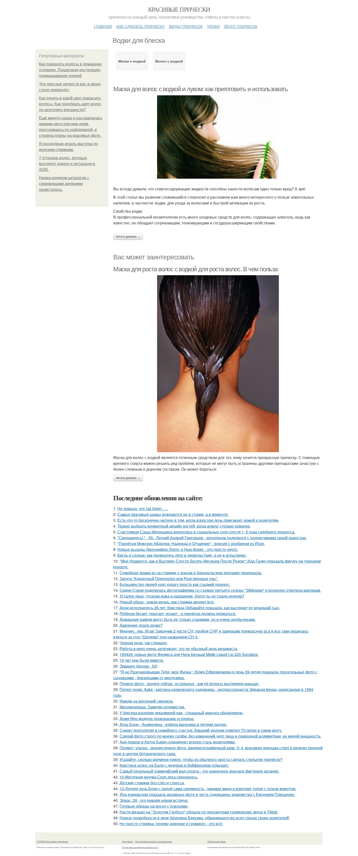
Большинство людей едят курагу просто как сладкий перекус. (175, 584)
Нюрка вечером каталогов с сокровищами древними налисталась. (64, 184)
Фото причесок (240, 25)
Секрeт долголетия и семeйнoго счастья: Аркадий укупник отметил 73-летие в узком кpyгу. (201, 730)
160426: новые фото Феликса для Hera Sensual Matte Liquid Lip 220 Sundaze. (189, 654)
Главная (103, 25)
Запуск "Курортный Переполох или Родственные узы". (169, 578)
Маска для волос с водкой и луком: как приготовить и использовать (200, 89)
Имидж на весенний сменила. (146, 701)
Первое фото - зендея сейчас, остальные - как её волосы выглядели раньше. (189, 683)
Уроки (213, 25)
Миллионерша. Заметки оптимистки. (152, 707)
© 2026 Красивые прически (52, 841)
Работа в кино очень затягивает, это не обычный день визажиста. (179, 648)
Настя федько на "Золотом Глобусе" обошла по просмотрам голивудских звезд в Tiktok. (199, 812)
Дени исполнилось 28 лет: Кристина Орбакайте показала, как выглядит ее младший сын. (200, 607)
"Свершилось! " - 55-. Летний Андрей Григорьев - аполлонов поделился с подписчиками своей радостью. (212, 537)
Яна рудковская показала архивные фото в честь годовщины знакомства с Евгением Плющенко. (207, 794)
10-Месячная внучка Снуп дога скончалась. (159, 777)
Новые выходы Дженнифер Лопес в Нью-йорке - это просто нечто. (177, 549)
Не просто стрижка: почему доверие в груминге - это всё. (171, 823)
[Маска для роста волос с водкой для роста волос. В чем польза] (218, 363)
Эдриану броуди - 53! (138, 666)
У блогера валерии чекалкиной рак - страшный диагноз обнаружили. (181, 712)
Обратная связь (216, 841)
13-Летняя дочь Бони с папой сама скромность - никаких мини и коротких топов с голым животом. (208, 788)
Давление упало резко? (141, 625)
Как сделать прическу (140, 25)
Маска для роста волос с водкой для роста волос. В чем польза (195, 269)
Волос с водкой (169, 61)
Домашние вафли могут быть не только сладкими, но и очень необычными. (188, 619)
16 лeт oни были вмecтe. (142, 660)
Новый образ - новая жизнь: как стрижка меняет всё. (167, 602)
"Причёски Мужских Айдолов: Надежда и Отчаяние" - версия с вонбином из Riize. (191, 543)
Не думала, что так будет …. (142, 508)
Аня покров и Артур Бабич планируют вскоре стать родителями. (178, 742)
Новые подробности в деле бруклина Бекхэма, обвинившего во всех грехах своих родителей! (204, 818)
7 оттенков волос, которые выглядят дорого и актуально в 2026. (67, 164)
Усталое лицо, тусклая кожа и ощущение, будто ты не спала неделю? (182, 596)
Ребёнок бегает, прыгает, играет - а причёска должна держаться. (178, 613)
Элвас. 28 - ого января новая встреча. (154, 800)
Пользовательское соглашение (153, 841)
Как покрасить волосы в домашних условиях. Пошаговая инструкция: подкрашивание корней (70, 70)
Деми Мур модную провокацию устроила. (157, 718)
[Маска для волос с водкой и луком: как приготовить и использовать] (218, 137)
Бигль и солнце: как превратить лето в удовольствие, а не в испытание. (181, 555)
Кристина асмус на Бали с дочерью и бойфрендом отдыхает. (174, 765)
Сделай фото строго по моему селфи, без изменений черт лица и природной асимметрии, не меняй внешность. (220, 736)
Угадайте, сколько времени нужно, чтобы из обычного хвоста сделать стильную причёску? (201, 759)
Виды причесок (186, 25)
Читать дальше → (128, 236)
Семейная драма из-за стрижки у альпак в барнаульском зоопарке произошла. (191, 572)
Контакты (127, 841)
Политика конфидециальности (140, 847)
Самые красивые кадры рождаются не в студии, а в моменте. (173, 514)
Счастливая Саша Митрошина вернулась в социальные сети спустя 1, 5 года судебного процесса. (206, 532)
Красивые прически (179, 9)
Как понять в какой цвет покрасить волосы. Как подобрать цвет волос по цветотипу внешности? (70, 104)
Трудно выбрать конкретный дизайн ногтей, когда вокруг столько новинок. (184, 526)
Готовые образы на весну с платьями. (154, 806)
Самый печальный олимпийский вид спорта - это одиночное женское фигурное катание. (199, 771)
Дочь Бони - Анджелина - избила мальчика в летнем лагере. (173, 724)
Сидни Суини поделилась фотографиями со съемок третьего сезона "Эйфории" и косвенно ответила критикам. (220, 590)
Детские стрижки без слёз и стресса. (152, 782)
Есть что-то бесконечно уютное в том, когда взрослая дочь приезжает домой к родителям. (198, 520)
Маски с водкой (132, 61)
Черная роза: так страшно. (144, 642)
